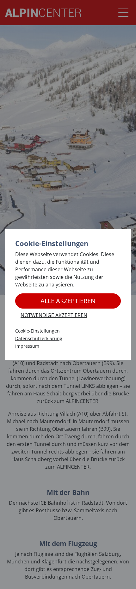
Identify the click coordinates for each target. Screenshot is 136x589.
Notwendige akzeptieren (54, 315)
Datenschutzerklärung (38, 338)
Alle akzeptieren (68, 301)
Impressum (27, 346)
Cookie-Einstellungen (37, 331)
